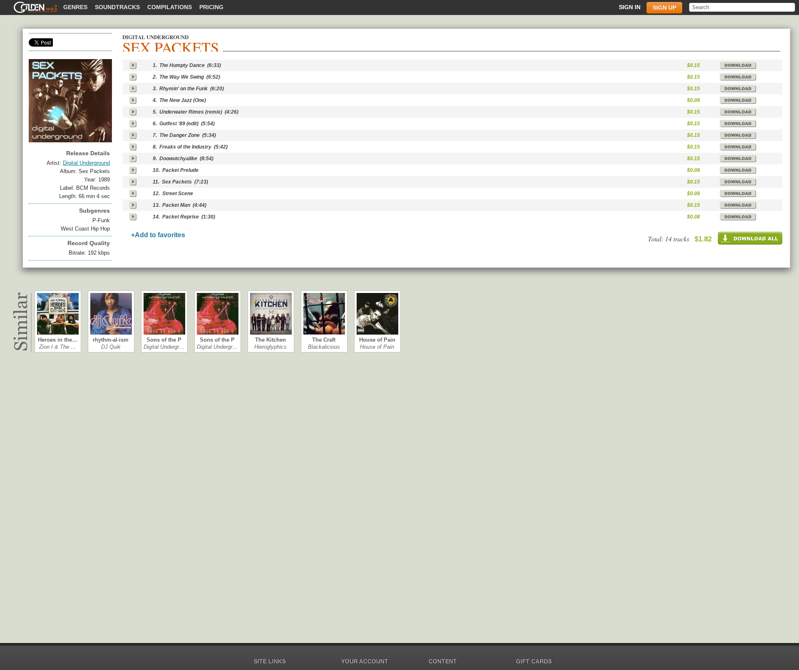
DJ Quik (111, 347)
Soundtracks (117, 7)
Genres (75, 7)
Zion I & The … (57, 347)
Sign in (629, 7)
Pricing (211, 7)
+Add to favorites (158, 234)
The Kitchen (270, 340)
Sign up (664, 7)
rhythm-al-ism (111, 340)
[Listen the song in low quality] (132, 65)
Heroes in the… (57, 340)
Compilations (169, 7)
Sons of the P (163, 340)
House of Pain (377, 340)
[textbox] (742, 7)
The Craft (323, 340)
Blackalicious (324, 347)
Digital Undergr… (164, 347)
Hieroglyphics (270, 347)
